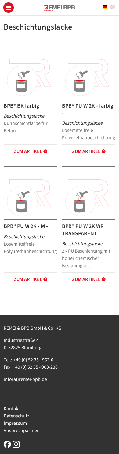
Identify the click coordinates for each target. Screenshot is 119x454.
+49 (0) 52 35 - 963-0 (33, 359)
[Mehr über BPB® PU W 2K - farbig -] (88, 72)
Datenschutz (16, 416)
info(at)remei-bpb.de (25, 379)
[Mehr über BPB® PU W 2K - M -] (30, 193)
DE (105, 7)
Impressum (15, 423)
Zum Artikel (28, 151)
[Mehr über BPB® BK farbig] (30, 72)
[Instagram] (16, 444)
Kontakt (12, 408)
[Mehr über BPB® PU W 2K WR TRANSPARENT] (88, 193)
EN (112, 7)
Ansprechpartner (21, 430)
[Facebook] (7, 444)
